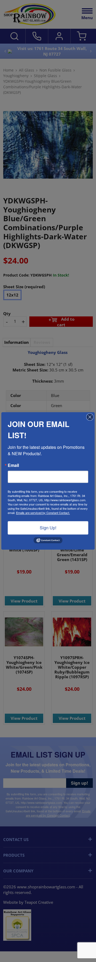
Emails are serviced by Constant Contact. (43, 513)
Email (13, 465)
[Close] (90, 417)
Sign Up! (48, 528)
